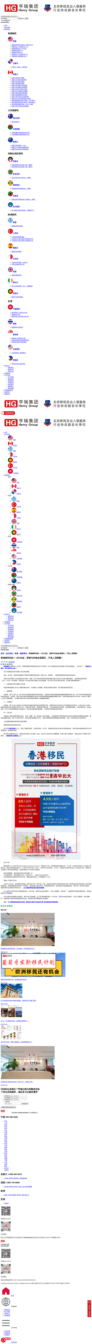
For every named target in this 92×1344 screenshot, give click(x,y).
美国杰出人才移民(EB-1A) (20, 47)
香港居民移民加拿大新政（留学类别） (24, 102)
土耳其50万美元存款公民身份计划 (22, 240)
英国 (14, 271)
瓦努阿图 (16, 129)
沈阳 (5, 1134)
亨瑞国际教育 (8, 390)
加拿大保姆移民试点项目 (19, 95)
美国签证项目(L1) (17, 52)
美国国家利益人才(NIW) (19, 48)
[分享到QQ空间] (3, 664)
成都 (5, 1158)
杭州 (5, 1155)
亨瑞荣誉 (11, 381)
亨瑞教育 (7, 1333)
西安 (5, 1166)
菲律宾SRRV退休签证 (18, 364)
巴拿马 (15, 63)
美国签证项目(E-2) (17, 50)
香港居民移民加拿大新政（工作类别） (24, 100)
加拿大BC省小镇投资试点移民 (21, 98)
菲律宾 (15, 360)
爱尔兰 (15, 282)
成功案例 (7, 373)
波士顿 (25, 1186)
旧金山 (20, 1186)
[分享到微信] (12, 664)
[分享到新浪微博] (5, 664)
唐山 (5, 1136)
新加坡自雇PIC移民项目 (19, 342)
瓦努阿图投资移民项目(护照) (21, 132)
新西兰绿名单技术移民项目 (20, 149)
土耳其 (15, 233)
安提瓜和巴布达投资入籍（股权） (22, 167)
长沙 (5, 1130)
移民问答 (11, 369)
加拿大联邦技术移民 (18, 78)
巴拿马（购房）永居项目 (19, 67)
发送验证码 (25, 1103)
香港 (5, 1141)
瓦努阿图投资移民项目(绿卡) (21, 134)
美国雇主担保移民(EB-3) (19, 56)
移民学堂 (7, 394)
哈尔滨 (6, 1168)
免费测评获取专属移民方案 (8, 1107)
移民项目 (7, 29)
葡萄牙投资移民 (17, 251)
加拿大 (15, 74)
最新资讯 (23, 653)
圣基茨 (15, 196)
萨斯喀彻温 (23, 1178)
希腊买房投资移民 (17, 226)
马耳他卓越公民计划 (18, 264)
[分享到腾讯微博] (7, 664)
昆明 (5, 1147)
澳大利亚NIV (16, 122)
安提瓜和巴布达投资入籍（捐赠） (22, 165)
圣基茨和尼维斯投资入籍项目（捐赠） (24, 199)
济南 (5, 1164)
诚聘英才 (11, 386)
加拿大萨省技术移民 (18, 81)
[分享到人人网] (10, 664)
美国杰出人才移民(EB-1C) (20, 54)
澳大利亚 (16, 118)
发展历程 (11, 379)
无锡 (5, 1151)
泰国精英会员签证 (17, 327)
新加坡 (15, 334)
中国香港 (16, 309)
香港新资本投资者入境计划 (20, 316)
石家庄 (6, 1170)
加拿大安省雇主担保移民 (19, 87)
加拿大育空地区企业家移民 (20, 96)
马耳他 (15, 259)
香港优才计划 (16, 314)
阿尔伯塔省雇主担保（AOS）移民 (22, 104)
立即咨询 (14, 1342)
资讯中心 (7, 365)
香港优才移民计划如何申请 (34, 902)
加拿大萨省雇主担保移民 (19, 85)
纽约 (16, 1186)
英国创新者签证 (17, 275)
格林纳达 (16, 185)
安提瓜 (15, 161)
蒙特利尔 (16, 1178)
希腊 (14, 222)
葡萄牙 (15, 248)
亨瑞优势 (11, 382)
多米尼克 (16, 174)
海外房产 (7, 392)
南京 (5, 1126)
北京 (5, 1121)
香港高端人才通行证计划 (19, 312)
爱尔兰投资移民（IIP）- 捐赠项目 (22, 286)
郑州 (5, 1149)
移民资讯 (11, 367)
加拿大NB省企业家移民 (19, 80)
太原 (5, 1160)
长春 (5, 1143)
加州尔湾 (12, 1186)
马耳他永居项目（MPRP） (20, 262)
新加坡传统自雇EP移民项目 (20, 340)
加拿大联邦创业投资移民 (19, 93)
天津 (5, 1132)
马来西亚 (16, 349)
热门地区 (7, 27)
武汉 (5, 1140)
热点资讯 (9, 653)
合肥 (5, 1138)
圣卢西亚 (16, 207)
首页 (5, 25)
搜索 (26, 18)
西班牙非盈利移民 (17, 297)
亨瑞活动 (11, 371)
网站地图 (11, 388)
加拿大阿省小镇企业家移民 (20, 106)
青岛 (5, 1157)
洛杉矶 (6, 1186)
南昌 (5, 1125)
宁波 (5, 1145)
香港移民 (12, 662)
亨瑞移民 (9, 893)
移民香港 (12, 728)
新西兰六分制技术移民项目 (20, 147)
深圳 (5, 1153)
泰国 (14, 324)
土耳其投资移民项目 (18, 237)
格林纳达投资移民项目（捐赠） (22, 188)
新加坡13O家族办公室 (19, 338)
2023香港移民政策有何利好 (16, 902)
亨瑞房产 (7, 1335)
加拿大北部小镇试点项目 (19, 89)
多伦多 (6, 1178)
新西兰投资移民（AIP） (19, 145)
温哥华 (11, 1178)
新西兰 (15, 142)
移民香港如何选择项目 (51, 902)
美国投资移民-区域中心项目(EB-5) (22, 45)
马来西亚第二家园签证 (19, 353)
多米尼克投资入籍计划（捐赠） (22, 177)
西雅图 (30, 1186)
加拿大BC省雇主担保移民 (20, 91)
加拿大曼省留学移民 (18, 83)
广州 (5, 1123)
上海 (5, 1162)
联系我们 (11, 384)
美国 (14, 41)
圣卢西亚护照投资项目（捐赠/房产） (23, 210)
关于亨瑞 (7, 375)
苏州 (5, 1128)
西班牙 (15, 293)
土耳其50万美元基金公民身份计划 (22, 239)
